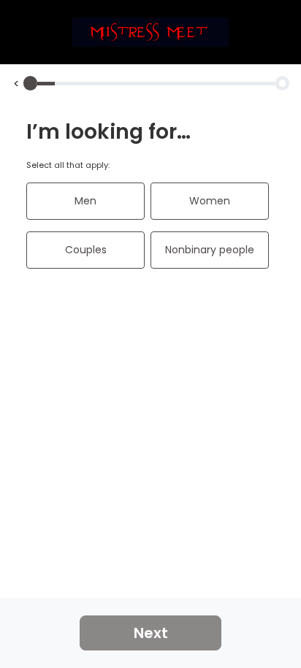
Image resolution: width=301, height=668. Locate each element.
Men (85, 200)
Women (209, 200)
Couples (86, 249)
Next (151, 633)
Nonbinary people (209, 249)
